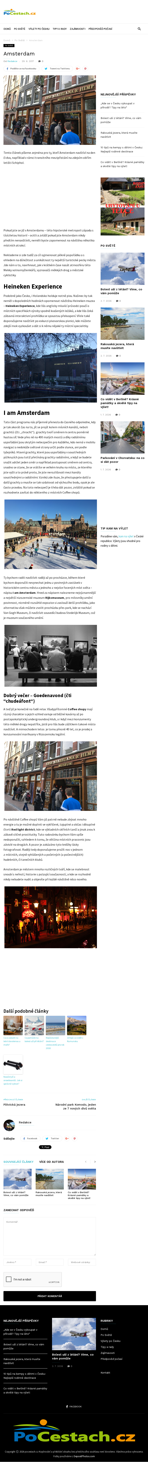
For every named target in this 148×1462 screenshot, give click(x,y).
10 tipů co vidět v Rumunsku (75, 1039)
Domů (7, 28)
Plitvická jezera (14, 1104)
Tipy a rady (59, 28)
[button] (139, 29)
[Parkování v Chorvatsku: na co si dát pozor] (123, 437)
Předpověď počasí (100, 28)
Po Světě (19, 28)
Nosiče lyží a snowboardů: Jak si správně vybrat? (12, 1080)
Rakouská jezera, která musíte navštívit (49, 1194)
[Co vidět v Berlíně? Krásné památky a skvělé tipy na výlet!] (82, 1179)
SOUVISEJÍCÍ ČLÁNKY (18, 1162)
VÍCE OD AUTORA (51, 1162)
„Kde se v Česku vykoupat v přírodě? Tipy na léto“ (118, 105)
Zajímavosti (77, 28)
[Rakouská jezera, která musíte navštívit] (50, 1179)
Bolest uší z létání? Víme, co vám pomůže (16, 1194)
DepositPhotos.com (84, 1456)
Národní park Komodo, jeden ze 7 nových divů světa (76, 1106)
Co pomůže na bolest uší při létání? (34, 1039)
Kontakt (105, 1372)
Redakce (12, 61)
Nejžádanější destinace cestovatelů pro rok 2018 (55, 1043)
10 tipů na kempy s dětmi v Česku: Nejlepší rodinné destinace (122, 149)
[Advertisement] (92, 9)
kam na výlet (126, 536)
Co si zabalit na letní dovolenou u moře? (11, 1041)
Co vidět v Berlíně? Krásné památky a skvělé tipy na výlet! (79, 1195)
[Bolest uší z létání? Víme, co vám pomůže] (17, 1179)
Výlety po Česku (39, 28)
